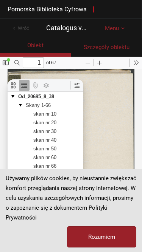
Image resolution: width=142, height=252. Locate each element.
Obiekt (35, 45)
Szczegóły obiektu (107, 47)
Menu (112, 28)
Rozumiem (101, 236)
